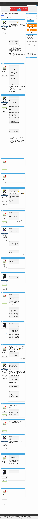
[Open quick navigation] (2, 3)
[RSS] (37, 1)
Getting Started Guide (29, 44)
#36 (24, 419)
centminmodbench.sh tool (30, 53)
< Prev (4, 17)
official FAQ (32, 37)
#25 (24, 173)
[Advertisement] (14, 33)
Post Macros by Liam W (26, 517)
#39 (24, 468)
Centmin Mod (28, 35)
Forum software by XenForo (7, 517)
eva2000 (4, 100)
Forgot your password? (29, 19)
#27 (24, 210)
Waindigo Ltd (20, 518)
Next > (11, 17)
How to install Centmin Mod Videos (31, 43)
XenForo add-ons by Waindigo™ (13, 518)
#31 (24, 292)
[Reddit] (31, 1)
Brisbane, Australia (5, 30)
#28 (24, 226)
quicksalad (4, 69)
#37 (24, 434)
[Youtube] (29, 1)
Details (28, 516)
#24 (24, 158)
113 (6, 28)
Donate (31, 25)
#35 (24, 403)
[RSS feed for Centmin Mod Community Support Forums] (36, 515)
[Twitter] (25, 1)
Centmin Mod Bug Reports (30, 39)
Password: (28, 17)
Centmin (5, 1)
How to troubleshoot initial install (31, 45)
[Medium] (35, 1)
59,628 (3, 28)
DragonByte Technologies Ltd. (23, 516)
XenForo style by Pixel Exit (17, 517)
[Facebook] (27, 1)
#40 (24, 488)
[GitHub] (33, 1)
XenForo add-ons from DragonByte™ (13, 516)
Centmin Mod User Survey (30, 38)
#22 (24, 63)
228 (2, 181)
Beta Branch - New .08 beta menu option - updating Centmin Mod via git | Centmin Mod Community (17, 137)
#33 (24, 344)
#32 (24, 321)
